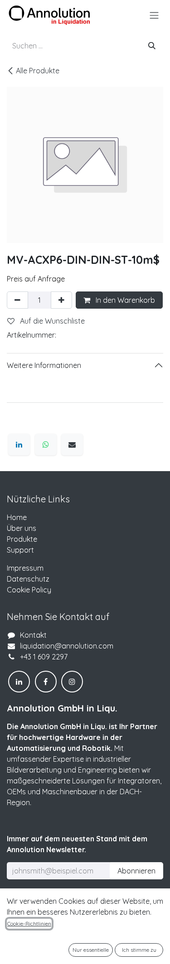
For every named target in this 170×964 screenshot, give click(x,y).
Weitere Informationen (44, 365)
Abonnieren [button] (136, 870)
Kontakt (33, 634)
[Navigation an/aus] (154, 14)
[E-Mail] (72, 444)
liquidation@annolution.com (66, 645)
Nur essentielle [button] (91, 949)
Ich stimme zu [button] (139, 949)
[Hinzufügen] (61, 300)
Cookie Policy (29, 589)
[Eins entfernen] (17, 300)
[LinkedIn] (19, 444)
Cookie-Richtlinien (29, 923)
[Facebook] (46, 681)
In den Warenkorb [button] (124, 300)
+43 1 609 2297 (44, 656)
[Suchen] (152, 45)
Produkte (22, 539)
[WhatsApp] (46, 444)
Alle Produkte (37, 70)
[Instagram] (72, 681)
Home (17, 517)
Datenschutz (28, 578)
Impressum (25, 568)
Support (20, 549)
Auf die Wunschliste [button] (51, 320)
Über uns (21, 528)
